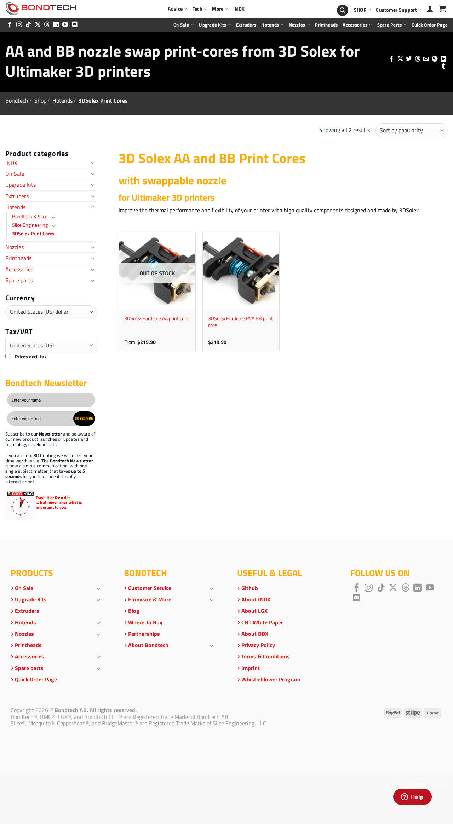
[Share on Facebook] (391, 59)
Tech (197, 9)
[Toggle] (92, 163)
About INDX (255, 599)
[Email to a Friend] (426, 59)
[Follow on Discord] (75, 25)
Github (249, 588)
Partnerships (144, 633)
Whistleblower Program (270, 679)
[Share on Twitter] (409, 59)
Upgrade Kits (212, 24)
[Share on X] (400, 59)
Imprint (250, 668)
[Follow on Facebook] (10, 25)
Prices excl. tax (31, 357)
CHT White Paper (262, 622)
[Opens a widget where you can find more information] (412, 797)
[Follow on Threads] (47, 25)
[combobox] (51, 345)
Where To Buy (145, 622)
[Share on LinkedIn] (443, 59)
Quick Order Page (430, 24)
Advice (175, 9)
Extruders (246, 24)
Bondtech (16, 100)
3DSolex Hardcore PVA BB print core (240, 321)
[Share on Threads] (417, 59)
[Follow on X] (37, 25)
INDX (239, 9)
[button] (442, 8)
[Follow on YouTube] (65, 25)
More (217, 9)
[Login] (430, 8)
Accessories (355, 24)
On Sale (181, 24)
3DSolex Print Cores (33, 233)
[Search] (342, 10)
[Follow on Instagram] (19, 25)
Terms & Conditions (265, 656)
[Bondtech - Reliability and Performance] (40, 8)
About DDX (254, 633)
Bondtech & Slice (29, 216)
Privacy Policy (258, 645)
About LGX (254, 610)
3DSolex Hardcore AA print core (156, 318)
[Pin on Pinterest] (434, 59)
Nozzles (297, 24)
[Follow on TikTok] (28, 25)
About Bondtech (148, 645)
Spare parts (389, 24)
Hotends (270, 24)
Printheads (326, 24)
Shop (40, 100)
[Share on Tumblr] (443, 66)
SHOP (360, 10)
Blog (133, 610)
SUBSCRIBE (84, 418)
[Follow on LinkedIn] (56, 25)
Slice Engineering (30, 225)
